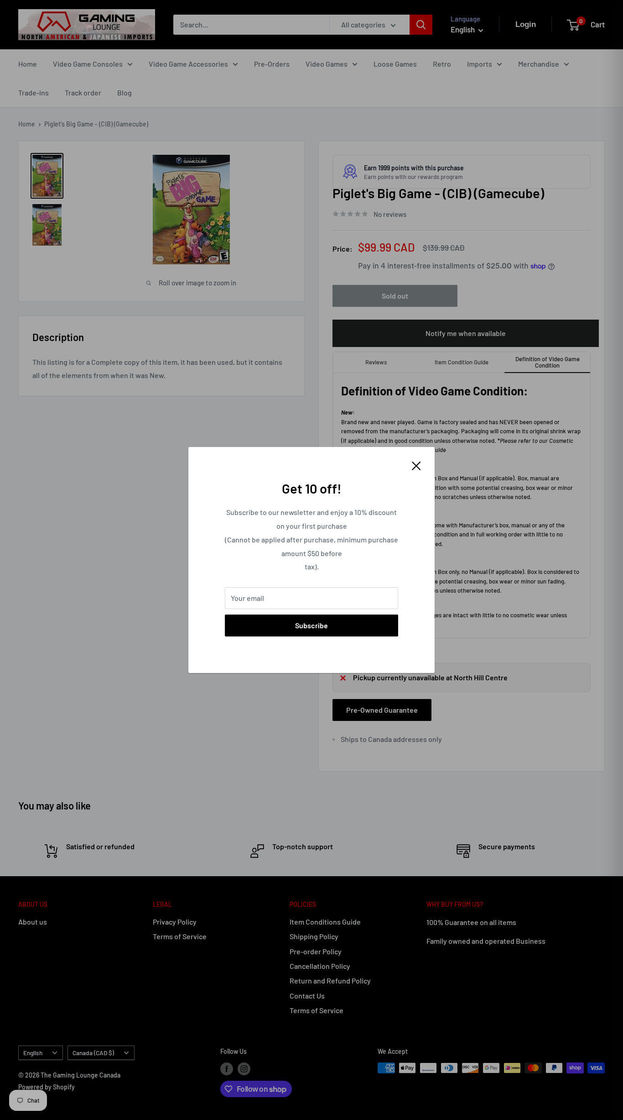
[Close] (416, 465)
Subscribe (311, 625)
